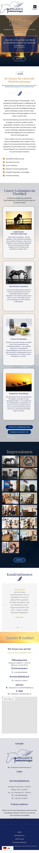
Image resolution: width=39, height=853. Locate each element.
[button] (34, 6)
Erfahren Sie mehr (18, 253)
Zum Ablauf (18, 306)
